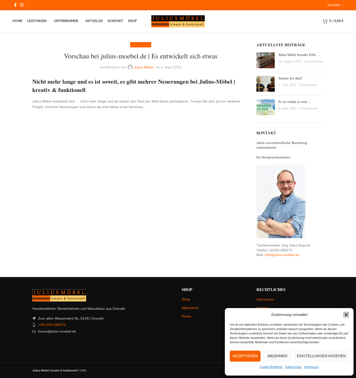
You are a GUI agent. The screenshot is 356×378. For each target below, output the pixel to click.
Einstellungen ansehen (321, 356)
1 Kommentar (313, 61)
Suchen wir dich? (290, 78)
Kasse (186, 316)
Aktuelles (141, 44)
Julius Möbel (143, 67)
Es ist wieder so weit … (294, 101)
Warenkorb (190, 308)
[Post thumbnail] (265, 60)
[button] (346, 314)
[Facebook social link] (15, 5)
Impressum (311, 367)
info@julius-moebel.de (282, 255)
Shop (186, 299)
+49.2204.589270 (52, 325)
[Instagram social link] (21, 5)
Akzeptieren (245, 356)
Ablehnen (277, 356)
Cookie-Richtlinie (271, 367)
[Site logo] (178, 21)
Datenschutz (293, 367)
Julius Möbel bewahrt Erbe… (298, 54)
